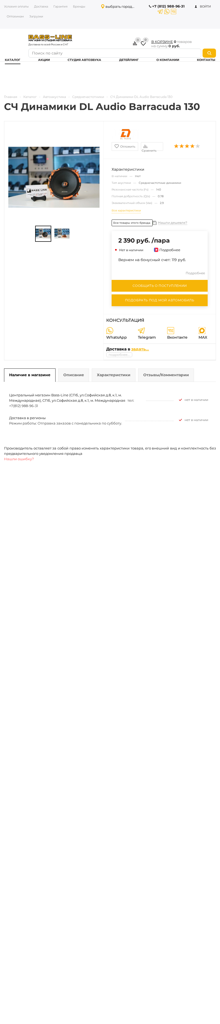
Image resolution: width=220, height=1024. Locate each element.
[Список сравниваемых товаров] (135, 45)
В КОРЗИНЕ (162, 41)
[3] (187, 146)
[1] (176, 146)
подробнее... (119, 355)
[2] (182, 146)
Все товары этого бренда (132, 223)
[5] (198, 146)
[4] (192, 146)
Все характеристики (126, 210)
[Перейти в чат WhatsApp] (167, 11)
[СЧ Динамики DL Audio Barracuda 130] (43, 234)
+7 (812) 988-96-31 (168, 6)
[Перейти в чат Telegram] (160, 11)
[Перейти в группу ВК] (173, 11)
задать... (140, 349)
